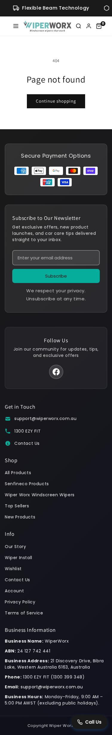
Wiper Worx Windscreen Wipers (40, 495)
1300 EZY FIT (27, 431)
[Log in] (88, 26)
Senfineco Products (27, 484)
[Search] (78, 26)
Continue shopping (56, 101)
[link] (99, 26)
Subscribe (56, 276)
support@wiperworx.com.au (45, 418)
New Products (20, 517)
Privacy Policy (20, 602)
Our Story (15, 547)
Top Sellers (17, 506)
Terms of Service (24, 613)
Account (14, 591)
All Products (18, 473)
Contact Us (27, 443)
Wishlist (13, 569)
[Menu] (16, 26)
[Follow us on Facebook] (56, 372)
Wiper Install (18, 558)
